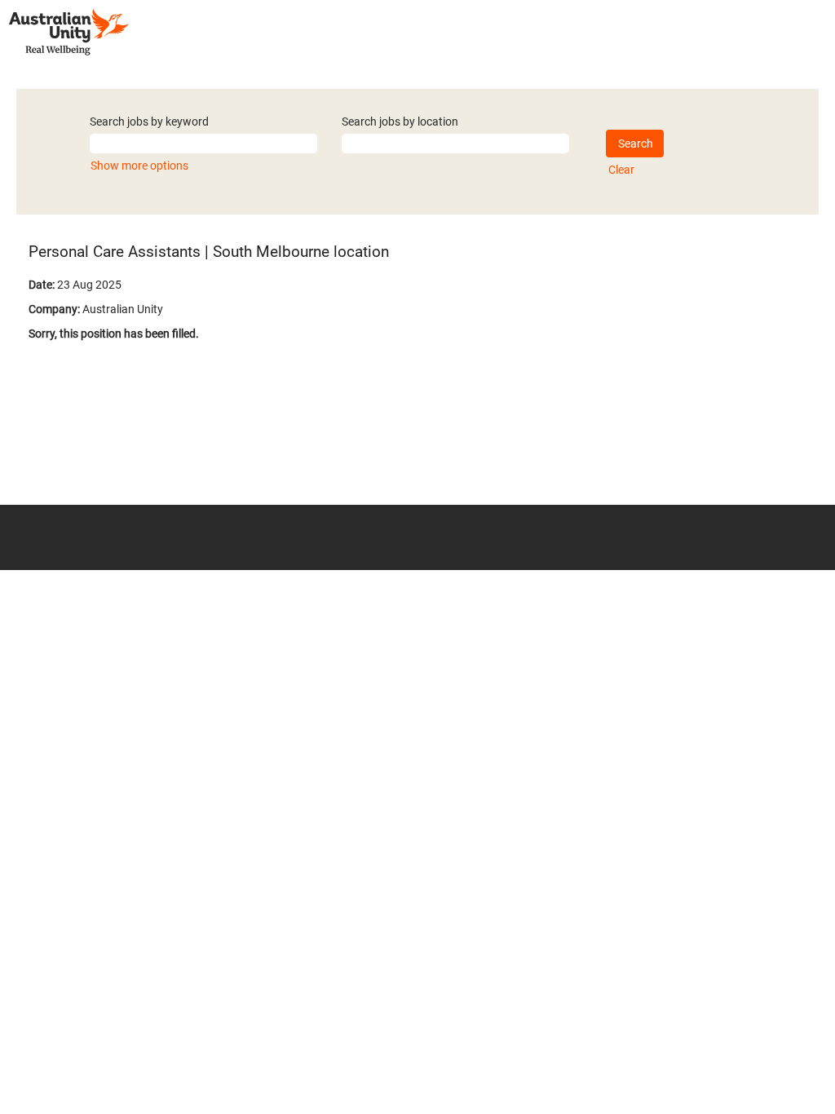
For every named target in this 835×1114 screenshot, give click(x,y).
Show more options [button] (139, 165)
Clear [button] (621, 169)
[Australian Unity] (69, 32)
